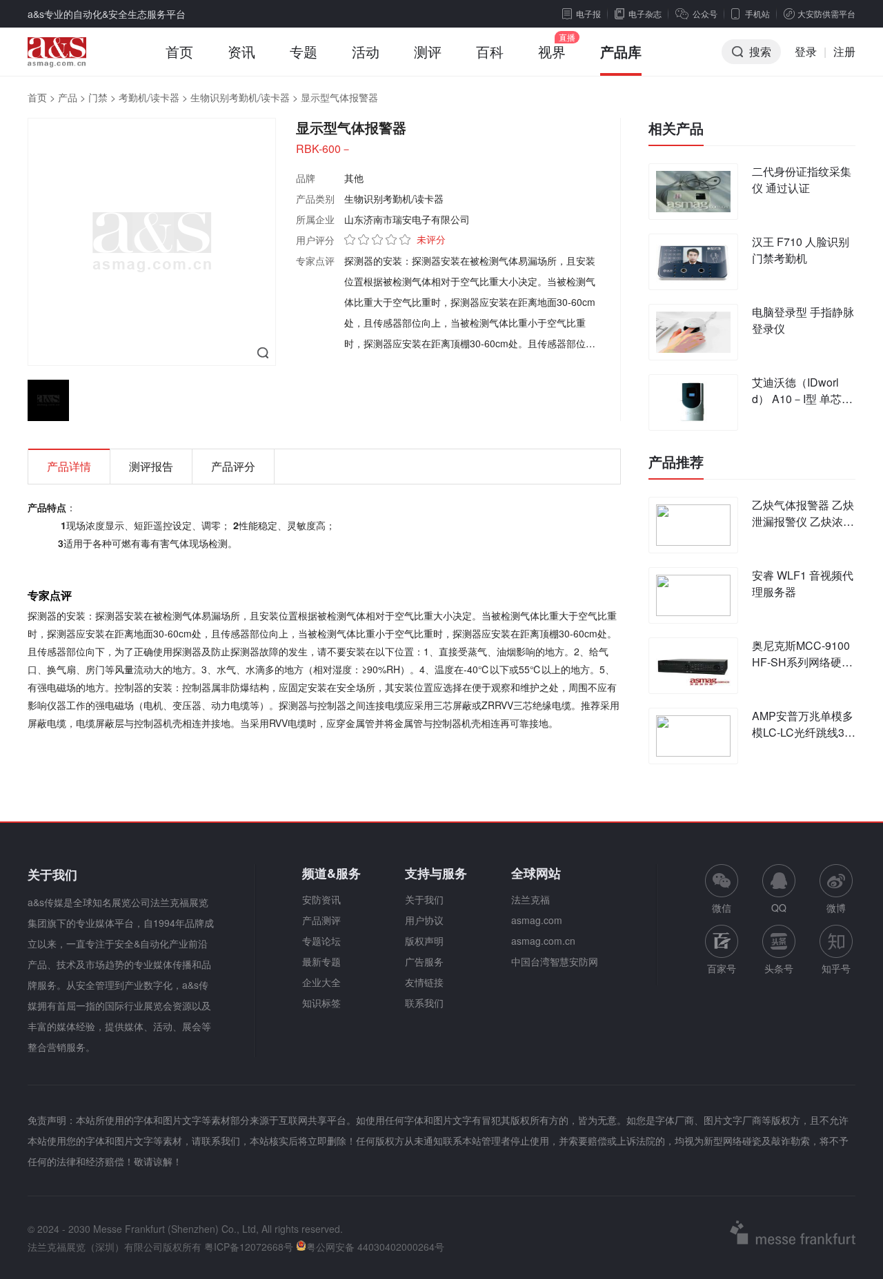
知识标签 (321, 1003)
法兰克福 (530, 899)
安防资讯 (321, 899)
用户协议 (424, 920)
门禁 (98, 97)
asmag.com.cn (543, 941)
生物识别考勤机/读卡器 (240, 97)
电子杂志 (645, 13)
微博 (836, 907)
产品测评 (321, 920)
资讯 (241, 51)
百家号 (721, 968)
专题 (303, 51)
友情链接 (424, 982)
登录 (806, 51)
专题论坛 (321, 941)
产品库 (621, 51)
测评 (428, 51)
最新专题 (321, 961)
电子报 (588, 13)
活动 (365, 51)
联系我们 (424, 1003)
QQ (778, 907)
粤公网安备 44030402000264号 (375, 1247)
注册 (844, 51)
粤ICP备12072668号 (248, 1247)
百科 (490, 51)
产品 (67, 97)
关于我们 (424, 899)
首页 (179, 51)
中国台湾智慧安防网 (554, 961)
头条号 (778, 968)
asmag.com (536, 920)
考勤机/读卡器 (149, 97)
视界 (552, 51)
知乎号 (836, 968)
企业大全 (321, 982)
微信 (721, 889)
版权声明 (424, 941)
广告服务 (424, 961)
